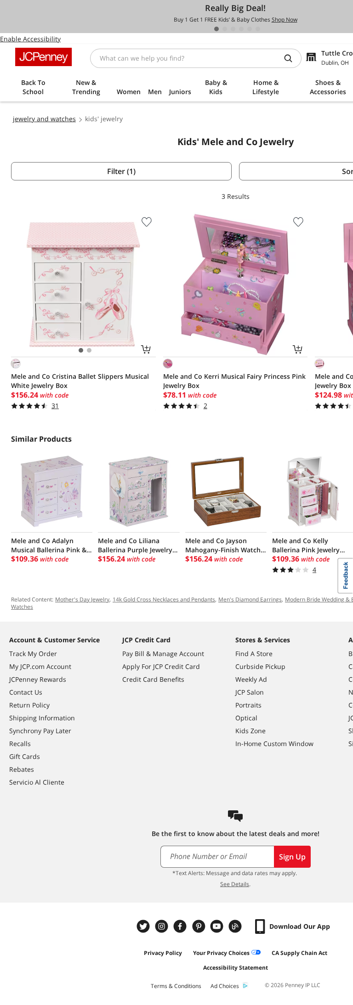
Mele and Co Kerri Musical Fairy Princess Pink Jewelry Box (234, 381)
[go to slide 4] (241, 29)
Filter (121, 171)
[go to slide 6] (258, 29)
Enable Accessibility (30, 38)
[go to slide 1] (216, 29)
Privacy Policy (163, 953)
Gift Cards (24, 756)
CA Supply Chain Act (299, 953)
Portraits (248, 705)
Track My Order (33, 653)
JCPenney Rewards (37, 679)
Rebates (21, 769)
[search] (292, 58)
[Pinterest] (199, 926)
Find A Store (254, 653)
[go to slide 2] (224, 29)
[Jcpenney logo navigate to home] (43, 57)
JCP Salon (249, 692)
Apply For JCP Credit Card (161, 666)
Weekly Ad (251, 679)
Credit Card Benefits (153, 679)
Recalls (20, 743)
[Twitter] (144, 926)
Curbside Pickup (260, 666)
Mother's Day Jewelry (82, 599)
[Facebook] (181, 926)
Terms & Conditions (176, 986)
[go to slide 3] (233, 29)
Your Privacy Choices (221, 953)
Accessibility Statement (235, 967)
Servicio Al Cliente (36, 782)
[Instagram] (163, 926)
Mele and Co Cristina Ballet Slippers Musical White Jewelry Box (80, 381)
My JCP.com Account (40, 666)
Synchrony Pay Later (40, 730)
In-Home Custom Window (274, 743)
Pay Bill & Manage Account (163, 653)
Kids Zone (250, 730)
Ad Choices (225, 986)
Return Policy (29, 705)
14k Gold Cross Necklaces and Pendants (164, 599)
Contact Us (25, 692)
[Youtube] (218, 926)
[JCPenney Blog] (236, 926)
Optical (246, 717)
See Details (234, 884)
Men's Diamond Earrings (250, 599)
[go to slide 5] (249, 29)
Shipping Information (42, 717)
